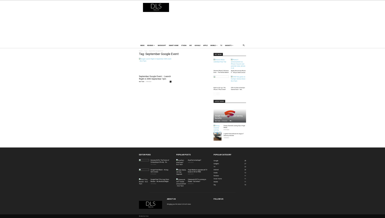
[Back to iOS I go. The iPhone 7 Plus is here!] (221, 81)
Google (197, 45)
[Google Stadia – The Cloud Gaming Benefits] (230, 114)
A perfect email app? (194, 160)
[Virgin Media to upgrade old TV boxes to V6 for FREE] (181, 172)
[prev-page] (215, 94)
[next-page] (218, 94)
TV (221, 45)
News (142, 45)
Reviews (150, 45)
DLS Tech (141, 81)
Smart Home (173, 45)
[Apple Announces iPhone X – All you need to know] (238, 64)
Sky (190, 45)
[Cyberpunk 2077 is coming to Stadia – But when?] (181, 182)
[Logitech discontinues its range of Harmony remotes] (218, 137)
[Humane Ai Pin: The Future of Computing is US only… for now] (144, 162)
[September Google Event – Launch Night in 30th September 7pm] (155, 66)
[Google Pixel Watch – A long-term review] (144, 172)
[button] (243, 46)
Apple (205, 45)
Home (140, 51)
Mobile (213, 45)
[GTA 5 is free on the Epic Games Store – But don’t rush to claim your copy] (238, 81)
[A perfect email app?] (181, 162)
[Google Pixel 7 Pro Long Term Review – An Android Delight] (144, 181)
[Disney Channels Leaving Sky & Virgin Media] (218, 131)
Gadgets (228, 45)
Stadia (183, 45)
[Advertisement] (192, 28)
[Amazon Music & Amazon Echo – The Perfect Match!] (221, 64)
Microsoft (162, 45)
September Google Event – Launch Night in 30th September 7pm (155, 77)
